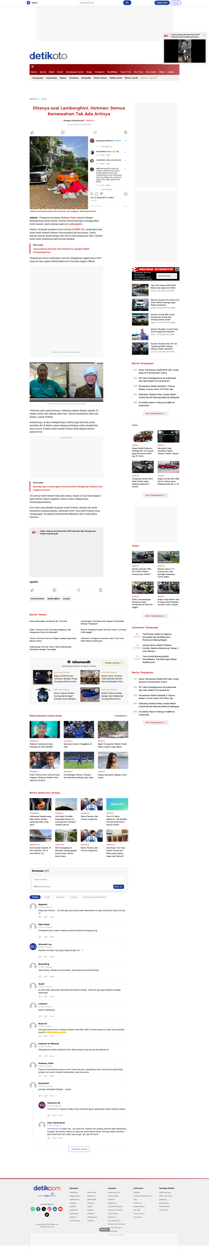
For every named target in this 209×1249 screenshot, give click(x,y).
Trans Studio (113, 1214)
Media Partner (139, 1206)
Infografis (86, 78)
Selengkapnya (121, 716)
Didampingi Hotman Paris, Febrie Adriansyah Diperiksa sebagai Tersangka (51, 648)
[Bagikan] (95, 132)
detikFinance (75, 1199)
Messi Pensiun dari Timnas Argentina (89, 817)
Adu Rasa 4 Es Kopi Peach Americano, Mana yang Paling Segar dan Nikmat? (115, 852)
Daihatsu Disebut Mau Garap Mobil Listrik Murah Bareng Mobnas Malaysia (159, 396)
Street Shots (100, 78)
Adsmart (111, 1199)
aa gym (66, 598)
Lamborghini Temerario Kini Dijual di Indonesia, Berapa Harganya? (102, 622)
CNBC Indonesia (165, 1196)
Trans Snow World (115, 1210)
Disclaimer (138, 1217)
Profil (43, 99)
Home (34, 72)
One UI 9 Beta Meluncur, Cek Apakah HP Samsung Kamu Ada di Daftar (116, 820)
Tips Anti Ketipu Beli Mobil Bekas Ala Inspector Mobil (163, 286)
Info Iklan (137, 1210)
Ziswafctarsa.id (114, 1221)
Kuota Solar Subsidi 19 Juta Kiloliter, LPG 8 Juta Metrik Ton (40, 850)
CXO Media (163, 1210)
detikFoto (91, 1214)
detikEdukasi (75, 1196)
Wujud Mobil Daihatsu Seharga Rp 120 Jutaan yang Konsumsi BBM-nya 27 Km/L (143, 452)
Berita (43, 72)
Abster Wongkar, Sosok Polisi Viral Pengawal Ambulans (164, 330)
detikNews (74, 1192)
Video (162, 72)
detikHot (73, 1206)
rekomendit (112, 1231)
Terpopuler (37, 78)
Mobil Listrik (116, 78)
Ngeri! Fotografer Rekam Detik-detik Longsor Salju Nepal (112, 745)
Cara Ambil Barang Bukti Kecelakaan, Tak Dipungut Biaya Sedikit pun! (159, 659)
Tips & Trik (125, 72)
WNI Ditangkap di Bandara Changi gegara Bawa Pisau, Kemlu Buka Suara (66, 852)
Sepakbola (74, 1214)
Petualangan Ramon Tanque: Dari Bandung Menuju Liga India (78, 776)
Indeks (171, 72)
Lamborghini (75, 224)
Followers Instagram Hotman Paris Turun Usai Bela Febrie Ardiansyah (102, 639)
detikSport (74, 1210)
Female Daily (164, 1206)
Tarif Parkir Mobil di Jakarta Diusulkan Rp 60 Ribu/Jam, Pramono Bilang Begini (156, 637)
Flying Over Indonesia (116, 1224)
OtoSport (99, 72)
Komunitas (51, 78)
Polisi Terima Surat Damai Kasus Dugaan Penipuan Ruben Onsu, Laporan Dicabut (45, 777)
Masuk (176, 3)
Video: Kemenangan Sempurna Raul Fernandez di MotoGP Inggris (142, 603)
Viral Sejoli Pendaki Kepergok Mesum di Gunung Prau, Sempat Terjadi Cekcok (65, 820)
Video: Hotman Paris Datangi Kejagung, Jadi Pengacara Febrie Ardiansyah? (50, 630)
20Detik (90, 1210)
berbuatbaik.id (114, 1192)
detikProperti (75, 1221)
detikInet (73, 1203)
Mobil (51, 72)
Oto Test (138, 72)
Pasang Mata (113, 1196)
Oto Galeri (151, 72)
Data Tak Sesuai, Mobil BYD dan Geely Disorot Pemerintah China (159, 371)
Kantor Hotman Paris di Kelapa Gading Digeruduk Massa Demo (53, 639)
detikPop (91, 1221)
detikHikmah (92, 1217)
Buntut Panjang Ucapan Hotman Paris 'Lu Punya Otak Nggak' (103, 630)
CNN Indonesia (165, 1192)
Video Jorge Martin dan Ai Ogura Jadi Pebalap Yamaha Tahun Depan (168, 602)
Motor (60, 72)
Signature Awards (115, 1206)
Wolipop (90, 1203)
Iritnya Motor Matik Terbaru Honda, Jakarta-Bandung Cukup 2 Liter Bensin (160, 648)
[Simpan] (125, 132)
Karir (135, 1199)
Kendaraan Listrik (75, 72)
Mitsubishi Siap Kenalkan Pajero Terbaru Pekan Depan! (168, 450)
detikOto (34, 99)
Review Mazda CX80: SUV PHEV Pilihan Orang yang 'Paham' (142, 571)
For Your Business (115, 1228)
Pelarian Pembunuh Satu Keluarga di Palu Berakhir (41, 745)
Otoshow (73, 78)
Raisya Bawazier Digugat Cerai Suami (112, 776)
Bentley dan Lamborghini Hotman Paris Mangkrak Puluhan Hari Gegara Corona (68, 488)
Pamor (63, 78)
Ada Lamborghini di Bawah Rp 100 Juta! (48, 621)
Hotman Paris (68, 218)
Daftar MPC (162, 3)
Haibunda (163, 1199)
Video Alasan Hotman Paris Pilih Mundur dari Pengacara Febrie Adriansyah (186, 37)
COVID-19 (78, 229)
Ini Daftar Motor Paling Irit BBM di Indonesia (156, 404)
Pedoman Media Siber (142, 1196)
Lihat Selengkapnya (154, 413)
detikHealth (91, 1199)
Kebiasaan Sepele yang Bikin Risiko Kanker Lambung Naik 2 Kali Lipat (40, 820)
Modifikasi (112, 72)
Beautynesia (164, 1203)
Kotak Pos (138, 1203)
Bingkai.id (112, 1217)
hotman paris (37, 598)
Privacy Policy (139, 1214)
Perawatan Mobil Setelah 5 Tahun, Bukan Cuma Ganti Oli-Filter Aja (157, 387)
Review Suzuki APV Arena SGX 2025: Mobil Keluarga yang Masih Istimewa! (165, 302)
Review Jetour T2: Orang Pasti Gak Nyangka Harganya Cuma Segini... (166, 573)
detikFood (91, 1196)
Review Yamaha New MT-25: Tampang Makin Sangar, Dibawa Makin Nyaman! (164, 346)
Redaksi (137, 1192)
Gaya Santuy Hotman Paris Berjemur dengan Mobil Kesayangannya (61, 250)
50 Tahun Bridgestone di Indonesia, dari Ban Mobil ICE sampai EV (157, 379)
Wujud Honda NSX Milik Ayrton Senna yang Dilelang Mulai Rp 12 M (168, 481)
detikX (89, 1206)
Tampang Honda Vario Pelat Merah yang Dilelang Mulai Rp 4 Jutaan (142, 483)
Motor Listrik (131, 78)
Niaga (89, 72)
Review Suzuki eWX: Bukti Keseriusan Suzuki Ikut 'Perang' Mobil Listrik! (163, 317)
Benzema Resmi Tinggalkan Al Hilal (78, 745)
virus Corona (64, 229)
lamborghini (53, 598)
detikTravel (91, 1192)
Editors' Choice (148, 78)
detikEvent (112, 1203)
